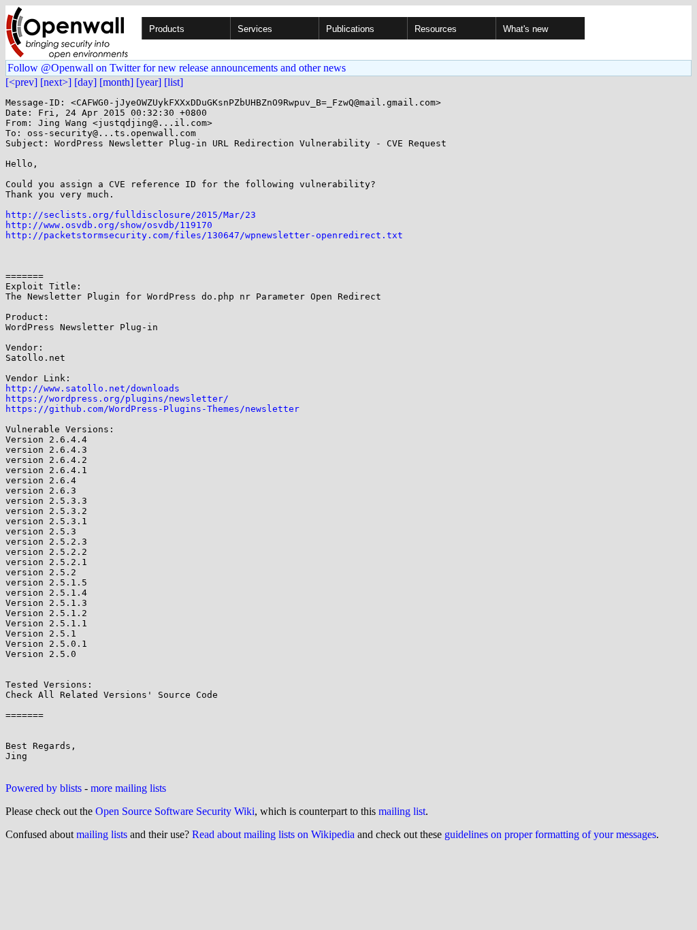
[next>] (55, 82)
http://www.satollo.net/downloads (92, 388)
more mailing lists (128, 788)
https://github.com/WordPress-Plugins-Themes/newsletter (152, 409)
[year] (148, 82)
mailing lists (101, 834)
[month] (116, 82)
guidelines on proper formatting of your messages (550, 834)
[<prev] (21, 82)
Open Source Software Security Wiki (175, 811)
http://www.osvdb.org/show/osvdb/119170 (108, 225)
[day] (85, 82)
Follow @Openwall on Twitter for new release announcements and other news (176, 68)
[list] (173, 82)
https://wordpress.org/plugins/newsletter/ (117, 399)
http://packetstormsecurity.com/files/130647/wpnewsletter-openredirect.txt (204, 235)
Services (255, 29)
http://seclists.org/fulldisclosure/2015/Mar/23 (130, 215)
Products (166, 29)
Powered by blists (43, 788)
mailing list (401, 811)
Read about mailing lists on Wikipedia (273, 834)
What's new (525, 29)
